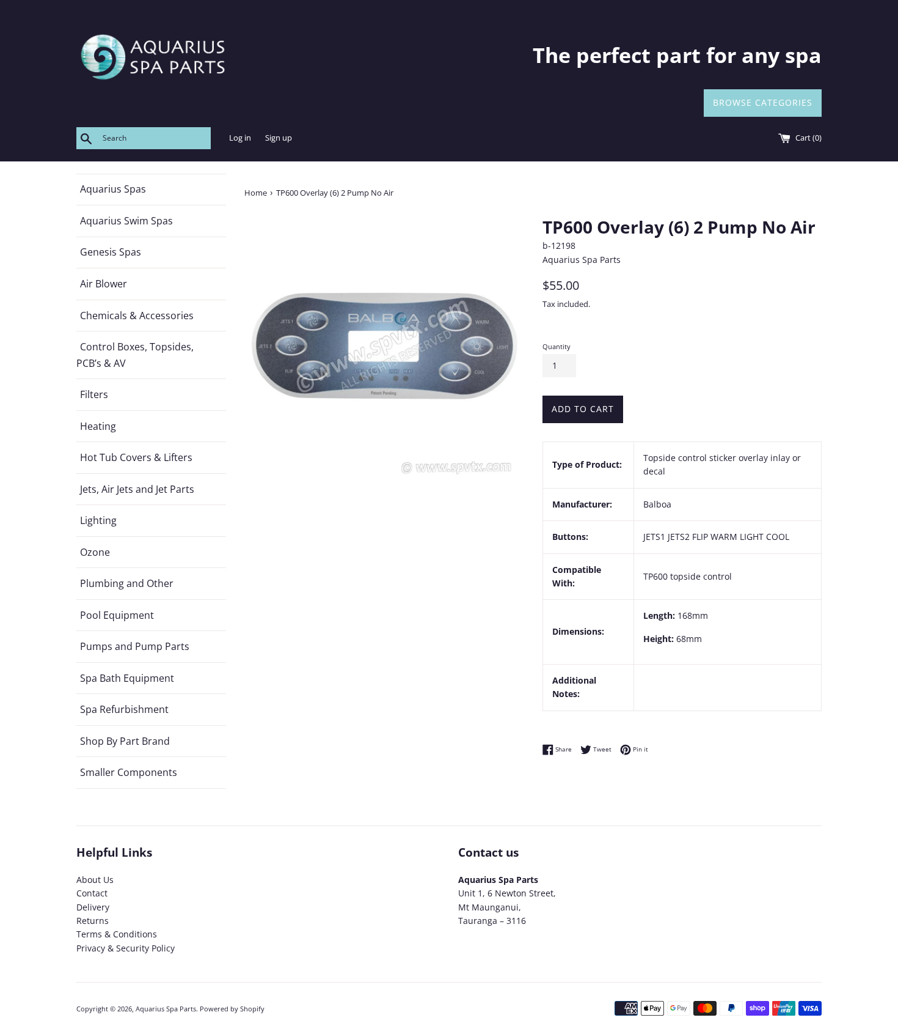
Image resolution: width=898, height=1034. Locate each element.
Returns (92, 920)
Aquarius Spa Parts (166, 1008)
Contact (92, 893)
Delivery (92, 907)
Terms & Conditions (116, 934)
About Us (95, 879)
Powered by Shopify (232, 1008)
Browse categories (762, 102)
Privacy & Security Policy (125, 948)
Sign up (278, 138)
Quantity (556, 346)
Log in (240, 138)
